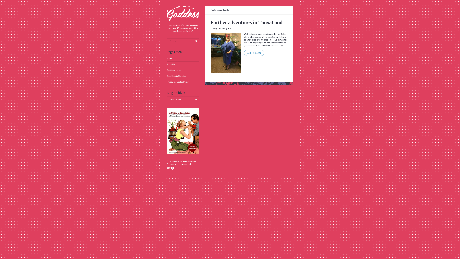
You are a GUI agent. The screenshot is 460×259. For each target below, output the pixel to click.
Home (169, 58)
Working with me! (174, 70)
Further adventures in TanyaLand (246, 22)
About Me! (171, 64)
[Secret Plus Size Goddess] (183, 13)
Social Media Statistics (176, 76)
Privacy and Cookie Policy (178, 82)
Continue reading (254, 52)
